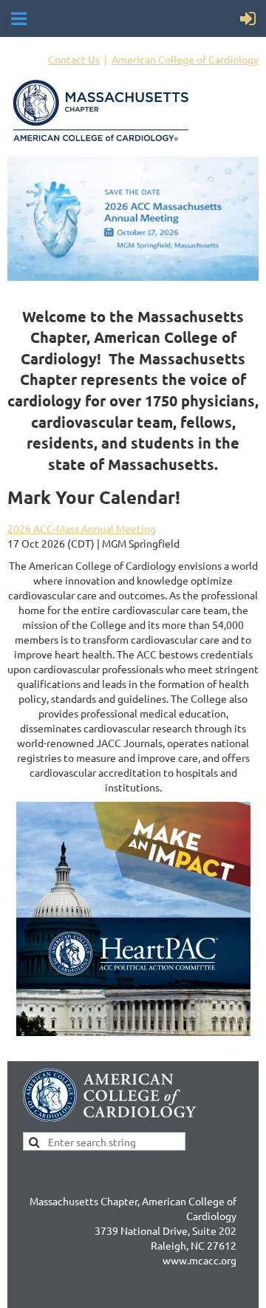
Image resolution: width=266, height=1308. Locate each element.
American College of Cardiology (185, 59)
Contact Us (74, 59)
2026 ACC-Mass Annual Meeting (81, 528)
